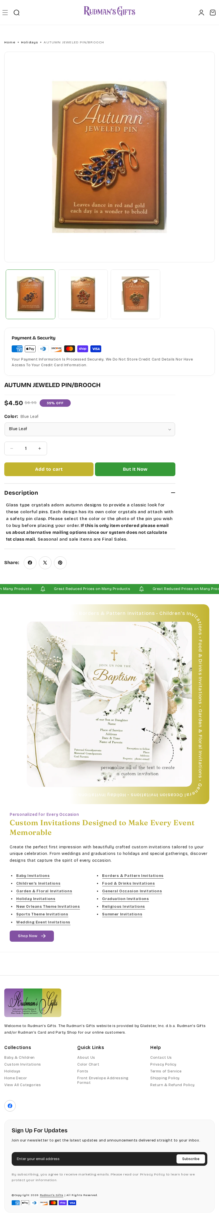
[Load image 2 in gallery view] (83, 294)
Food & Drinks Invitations (128, 883)
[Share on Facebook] (30, 562)
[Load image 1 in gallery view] (30, 294)
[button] (5, 12)
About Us (86, 1057)
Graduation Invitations (125, 899)
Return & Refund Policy (172, 1085)
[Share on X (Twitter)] (45, 562)
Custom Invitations (22, 1064)
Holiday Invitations (35, 899)
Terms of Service (166, 1071)
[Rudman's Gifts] (32, 1003)
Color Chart (88, 1064)
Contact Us (161, 1057)
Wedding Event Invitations (43, 922)
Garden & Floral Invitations (44, 891)
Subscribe (190, 1159)
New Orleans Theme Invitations (48, 906)
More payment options (135, 469)
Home (9, 42)
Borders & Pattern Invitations (132, 875)
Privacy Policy (163, 1064)
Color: (21, 416)
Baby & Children (19, 1057)
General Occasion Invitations (132, 891)
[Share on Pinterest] (60, 562)
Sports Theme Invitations (42, 914)
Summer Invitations (122, 914)
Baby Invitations (33, 875)
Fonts (82, 1071)
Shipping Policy (165, 1078)
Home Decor (15, 1078)
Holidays (29, 42)
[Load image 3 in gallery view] (135, 294)
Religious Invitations (123, 906)
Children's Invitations (38, 883)
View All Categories (22, 1085)
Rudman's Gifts (51, 1195)
